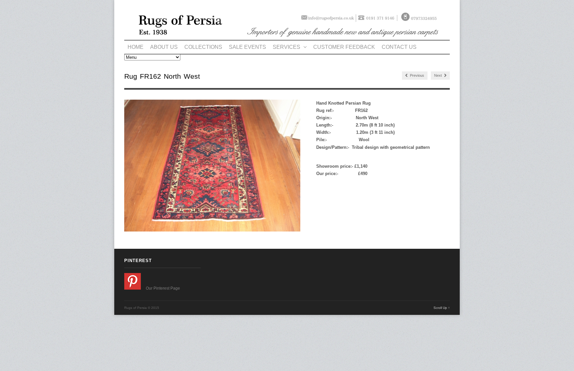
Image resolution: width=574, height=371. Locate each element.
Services (287, 47)
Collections (203, 47)
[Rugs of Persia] (287, 36)
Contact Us (399, 47)
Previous (416, 75)
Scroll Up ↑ (441, 308)
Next (438, 75)
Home (136, 47)
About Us (164, 47)
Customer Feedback (344, 47)
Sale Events (247, 47)
